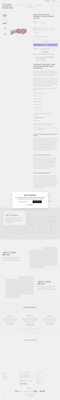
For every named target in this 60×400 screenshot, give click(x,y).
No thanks (30, 204)
